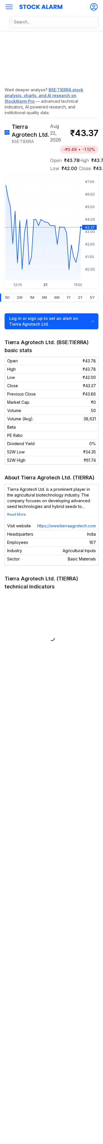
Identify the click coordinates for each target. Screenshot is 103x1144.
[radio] (7, 298)
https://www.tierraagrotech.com (66, 525)
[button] (9, 6)
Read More (16, 514)
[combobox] (53, 22)
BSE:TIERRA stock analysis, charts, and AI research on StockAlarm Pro (44, 95)
